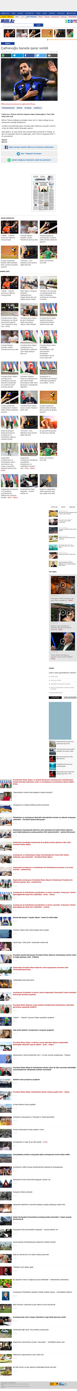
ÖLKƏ (13, 13)
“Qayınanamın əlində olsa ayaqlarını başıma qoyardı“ (33, 792)
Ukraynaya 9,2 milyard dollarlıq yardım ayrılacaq (31, 805)
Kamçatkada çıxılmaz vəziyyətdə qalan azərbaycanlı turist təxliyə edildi (41, 1154)
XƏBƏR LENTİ (5, 13)
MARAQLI (52, 13)
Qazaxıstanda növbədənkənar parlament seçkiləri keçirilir (34, 1242)
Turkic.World (72, 17)
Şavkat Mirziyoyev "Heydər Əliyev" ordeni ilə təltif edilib (35, 917)
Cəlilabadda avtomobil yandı (23, 980)
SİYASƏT (20, 13)
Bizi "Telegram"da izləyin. (31, 154)
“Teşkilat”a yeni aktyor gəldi (23, 1267)
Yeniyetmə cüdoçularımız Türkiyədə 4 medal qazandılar (33, 1117)
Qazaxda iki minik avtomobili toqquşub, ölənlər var (31, 1180)
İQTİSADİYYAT (29, 13)
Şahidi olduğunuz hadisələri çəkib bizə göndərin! (31, 160)
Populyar (54, 507)
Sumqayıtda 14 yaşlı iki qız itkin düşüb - (30, 1142)
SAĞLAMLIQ (60, 13)
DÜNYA (45, 13)
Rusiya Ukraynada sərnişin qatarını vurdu (28, 1130)
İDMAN (38, 13)
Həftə (63, 507)
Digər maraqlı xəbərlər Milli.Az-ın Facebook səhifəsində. (31, 147)
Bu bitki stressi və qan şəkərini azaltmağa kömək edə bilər (34, 1367)
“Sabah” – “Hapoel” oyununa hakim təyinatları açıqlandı (33, 1017)
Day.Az (41, 17)
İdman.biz (64, 17)
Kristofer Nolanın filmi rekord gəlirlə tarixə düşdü (31, 930)
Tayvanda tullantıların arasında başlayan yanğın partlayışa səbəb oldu (39, 1205)
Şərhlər (72, 507)
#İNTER (19, 108)
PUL (23, 17)
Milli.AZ (7, 21)
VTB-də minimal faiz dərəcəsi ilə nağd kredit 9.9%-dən (18, 104)
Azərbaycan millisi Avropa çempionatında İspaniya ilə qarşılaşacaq (38, 1167)
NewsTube (72, 13)
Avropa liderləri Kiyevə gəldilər (24, 1104)
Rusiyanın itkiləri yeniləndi (22, 1192)
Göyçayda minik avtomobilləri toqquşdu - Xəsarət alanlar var (35, 1230)
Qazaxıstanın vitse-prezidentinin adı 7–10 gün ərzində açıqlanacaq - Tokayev (42, 1055)
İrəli (76, 33)
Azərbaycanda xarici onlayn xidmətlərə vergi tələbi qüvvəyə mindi (39, 1317)
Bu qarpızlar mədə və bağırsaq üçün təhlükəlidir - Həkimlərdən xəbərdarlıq (41, 1280)
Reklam (10, 16)
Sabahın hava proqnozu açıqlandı (26, 1079)
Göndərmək (55, 697)
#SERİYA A (38, 108)
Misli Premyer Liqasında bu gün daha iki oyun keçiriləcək (34, 1305)
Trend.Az (47, 17)
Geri (1, 33)
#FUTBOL (28, 108)
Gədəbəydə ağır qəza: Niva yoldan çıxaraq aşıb (31, 1330)
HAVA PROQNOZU (31, 17)
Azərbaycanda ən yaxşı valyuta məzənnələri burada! (63, 39)
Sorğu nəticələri (70, 697)
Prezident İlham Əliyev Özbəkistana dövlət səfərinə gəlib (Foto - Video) (41, 1092)
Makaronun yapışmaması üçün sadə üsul (28, 1355)
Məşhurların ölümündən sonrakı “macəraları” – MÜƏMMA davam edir (39, 1342)
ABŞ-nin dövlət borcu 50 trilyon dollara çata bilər (31, 1255)
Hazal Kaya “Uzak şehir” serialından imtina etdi (30, 942)
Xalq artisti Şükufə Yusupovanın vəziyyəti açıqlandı (33, 1030)
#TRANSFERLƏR (8, 108)
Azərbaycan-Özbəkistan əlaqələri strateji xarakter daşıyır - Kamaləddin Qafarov (42, 1292)
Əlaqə (4, 16)
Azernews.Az (55, 17)
